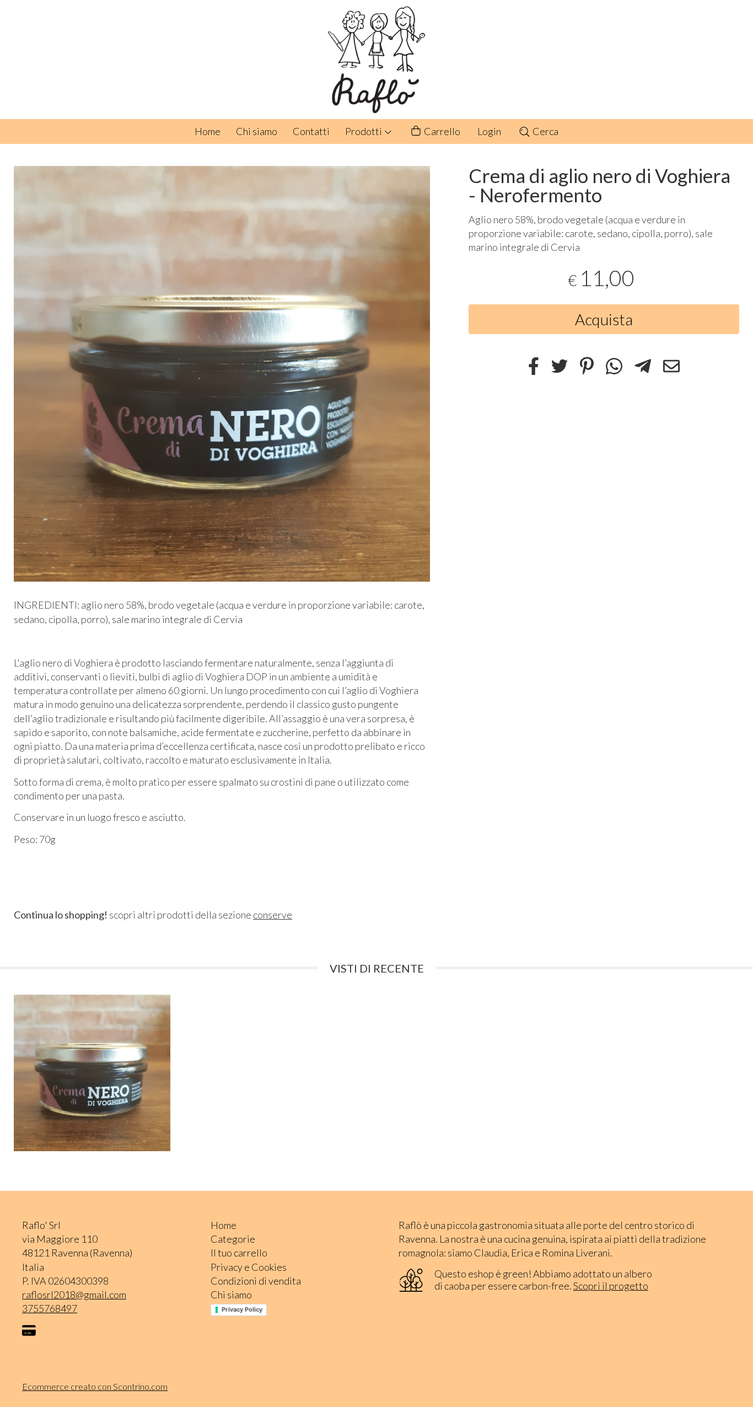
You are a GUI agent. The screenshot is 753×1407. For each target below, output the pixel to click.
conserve (272, 915)
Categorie (233, 1239)
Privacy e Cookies (249, 1267)
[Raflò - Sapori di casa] (376, 59)
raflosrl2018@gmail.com (74, 1294)
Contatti (311, 131)
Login (489, 131)
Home (207, 131)
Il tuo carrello (239, 1253)
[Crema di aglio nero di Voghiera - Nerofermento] (222, 374)
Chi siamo (256, 131)
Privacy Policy (242, 1309)
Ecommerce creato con (95, 1386)
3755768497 (49, 1308)
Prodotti (364, 131)
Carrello (441, 131)
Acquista (604, 319)
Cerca (544, 131)
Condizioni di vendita (256, 1281)
